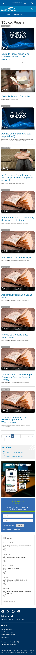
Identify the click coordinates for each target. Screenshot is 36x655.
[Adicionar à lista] (6, 47)
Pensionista (5, 637)
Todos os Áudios (8, 601)
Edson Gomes (4, 183)
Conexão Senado (6, 26)
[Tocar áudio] (3, 47)
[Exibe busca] (32, 9)
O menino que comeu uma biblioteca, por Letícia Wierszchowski (14, 419)
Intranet (5, 625)
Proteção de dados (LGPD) (10, 642)
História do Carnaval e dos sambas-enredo (14, 335)
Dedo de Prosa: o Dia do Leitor (17, 96)
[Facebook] (3, 611)
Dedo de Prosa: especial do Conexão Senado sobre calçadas (15, 56)
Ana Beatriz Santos (24, 425)
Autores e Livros (6, 190)
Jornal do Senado (13, 568)
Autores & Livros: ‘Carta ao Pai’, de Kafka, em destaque (17, 218)
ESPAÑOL (12, 620)
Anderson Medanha (15, 425)
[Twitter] (8, 611)
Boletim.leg (6, 554)
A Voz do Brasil (7, 565)
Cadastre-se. (17, 529)
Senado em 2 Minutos (9, 543)
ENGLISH (4, 620)
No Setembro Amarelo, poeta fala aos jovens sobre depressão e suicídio (17, 178)
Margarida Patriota (15, 223)
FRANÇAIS (20, 620)
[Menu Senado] (3, 3)
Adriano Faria (4, 62)
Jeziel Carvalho (5, 99)
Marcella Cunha (18, 139)
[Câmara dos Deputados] (2, 616)
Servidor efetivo (6, 629)
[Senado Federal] (18, 3)
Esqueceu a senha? (9, 525)
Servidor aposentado (8, 635)
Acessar (20, 525)
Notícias (5, 577)
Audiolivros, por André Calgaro (16, 257)
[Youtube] (18, 611)
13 (32, 436)
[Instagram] (13, 611)
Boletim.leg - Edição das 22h (16, 557)
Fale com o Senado (9, 644)
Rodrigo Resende (26, 139)
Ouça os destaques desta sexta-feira (19, 545)
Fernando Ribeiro (12, 62)
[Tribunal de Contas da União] (11, 616)
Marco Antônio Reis (5, 223)
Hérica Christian (12, 140)
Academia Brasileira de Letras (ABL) (16, 296)
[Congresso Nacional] (7, 616)
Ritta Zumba (11, 139)
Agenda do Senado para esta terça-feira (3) (16, 134)
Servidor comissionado (8, 632)
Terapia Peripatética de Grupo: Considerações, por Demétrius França (16, 377)
